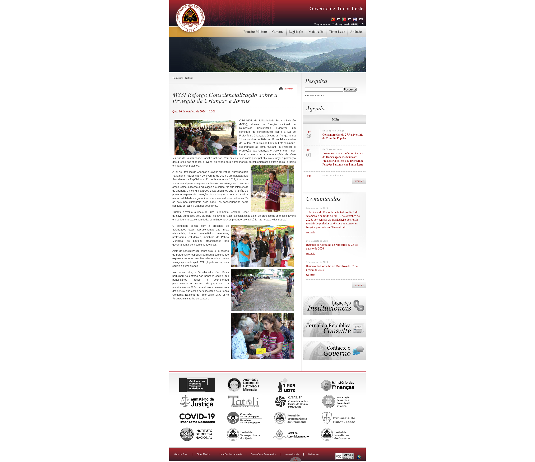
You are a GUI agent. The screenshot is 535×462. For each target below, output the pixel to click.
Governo (278, 31)
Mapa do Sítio (180, 454)
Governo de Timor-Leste (337, 8)
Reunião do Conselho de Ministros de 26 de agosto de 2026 (332, 246)
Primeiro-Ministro (255, 31)
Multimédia (316, 31)
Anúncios (356, 31)
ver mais (310, 232)
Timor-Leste (337, 31)
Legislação (296, 31)
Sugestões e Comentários (263, 454)
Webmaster (313, 454)
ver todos (359, 180)
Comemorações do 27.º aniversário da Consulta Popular (342, 136)
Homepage (177, 77)
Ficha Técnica (203, 454)
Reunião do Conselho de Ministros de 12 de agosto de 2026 (332, 268)
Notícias (189, 77)
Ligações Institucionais (231, 454)
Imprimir (288, 88)
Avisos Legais (292, 454)
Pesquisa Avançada (314, 95)
